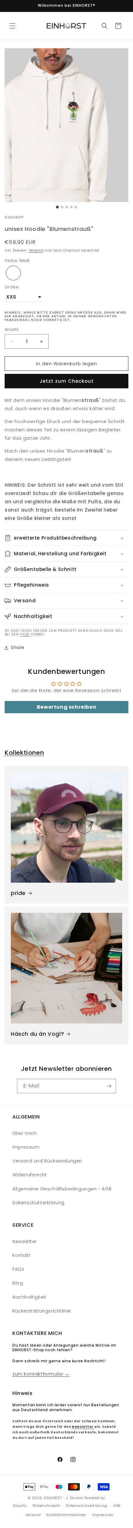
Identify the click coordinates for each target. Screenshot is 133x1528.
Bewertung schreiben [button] (66, 707)
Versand (36, 250)
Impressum (25, 1147)
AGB (116, 1505)
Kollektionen (24, 752)
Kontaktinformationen (66, 1514)
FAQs (25, 634)
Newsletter (24, 1241)
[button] (12, 26)
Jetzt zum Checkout (67, 381)
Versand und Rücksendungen (47, 1161)
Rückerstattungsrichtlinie (41, 1311)
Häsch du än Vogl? (37, 1034)
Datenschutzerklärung (38, 1203)
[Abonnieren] (109, 1086)
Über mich (24, 1133)
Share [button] (17, 647)
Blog (17, 1283)
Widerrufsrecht (29, 1175)
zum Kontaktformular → (41, 1374)
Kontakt (21, 1255)
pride (18, 893)
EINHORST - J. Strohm (63, 1497)
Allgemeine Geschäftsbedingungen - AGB (62, 1189)
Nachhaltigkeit (29, 1297)
